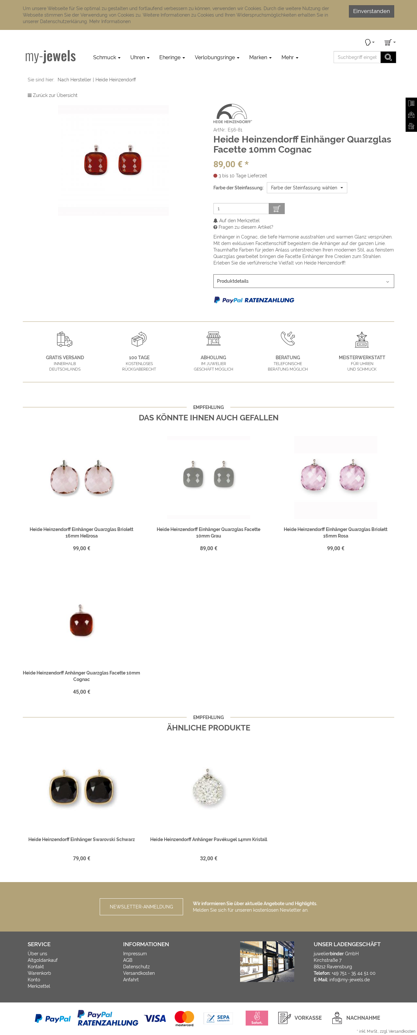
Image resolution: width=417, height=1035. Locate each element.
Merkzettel (39, 986)
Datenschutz (136, 966)
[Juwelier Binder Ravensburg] (51, 56)
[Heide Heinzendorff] (232, 113)
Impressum (135, 953)
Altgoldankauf (43, 960)
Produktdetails (233, 281)
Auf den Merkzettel (239, 220)
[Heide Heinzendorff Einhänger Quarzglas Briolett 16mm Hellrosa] (81, 477)
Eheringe (170, 57)
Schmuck (105, 57)
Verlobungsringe (215, 57)
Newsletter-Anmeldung (141, 906)
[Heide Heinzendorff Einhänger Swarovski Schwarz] (81, 787)
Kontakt (36, 966)
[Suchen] (388, 57)
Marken (258, 57)
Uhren (138, 57)
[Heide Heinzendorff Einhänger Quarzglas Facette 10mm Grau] (208, 477)
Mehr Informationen (110, 21)
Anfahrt (131, 979)
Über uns (37, 953)
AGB (127, 960)
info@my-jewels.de (349, 979)
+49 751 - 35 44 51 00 (354, 973)
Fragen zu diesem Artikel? (245, 227)
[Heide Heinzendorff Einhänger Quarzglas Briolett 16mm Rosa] (335, 477)
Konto (34, 979)
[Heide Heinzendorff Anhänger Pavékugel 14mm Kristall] (208, 787)
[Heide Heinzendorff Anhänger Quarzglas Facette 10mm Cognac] (81, 621)
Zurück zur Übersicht (55, 95)
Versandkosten (139, 973)
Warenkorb (39, 973)
